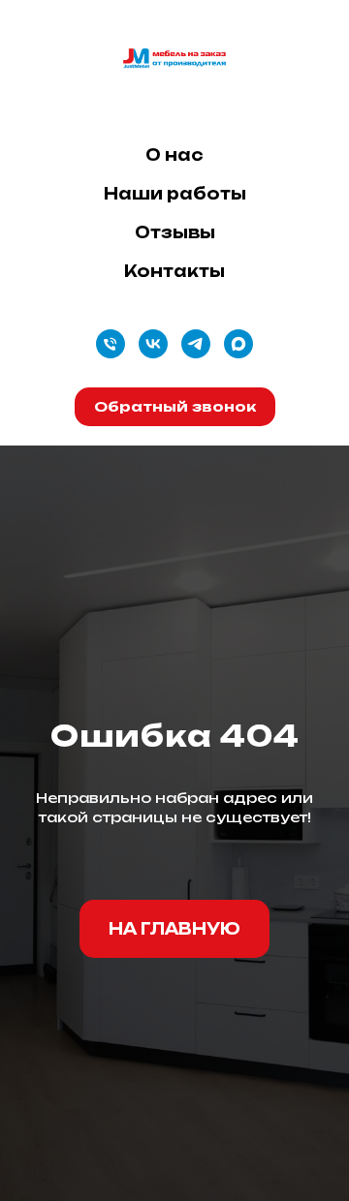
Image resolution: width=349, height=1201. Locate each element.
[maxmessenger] (238, 343)
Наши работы (175, 193)
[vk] (153, 343)
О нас (174, 155)
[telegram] (195, 343)
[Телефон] (110, 343)
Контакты (174, 271)
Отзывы (175, 232)
